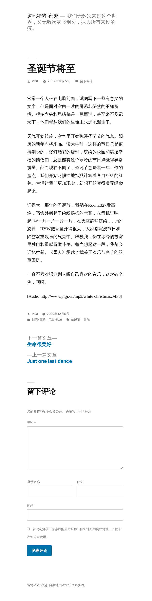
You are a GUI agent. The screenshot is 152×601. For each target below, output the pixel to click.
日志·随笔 (38, 319)
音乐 (87, 319)
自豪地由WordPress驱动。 (68, 585)
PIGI (35, 81)
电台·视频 (55, 319)
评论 (31, 423)
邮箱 (80, 482)
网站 (30, 505)
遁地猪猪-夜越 (42, 16)
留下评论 (86, 81)
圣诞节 (75, 319)
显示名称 (33, 482)
